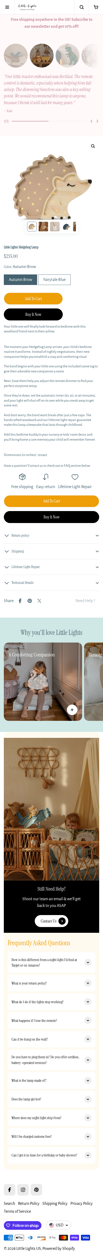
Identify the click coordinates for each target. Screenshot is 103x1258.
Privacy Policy (81, 1203)
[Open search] (81, 7)
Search (9, 1203)
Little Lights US (28, 1249)
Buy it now (33, 314)
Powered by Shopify (58, 1249)
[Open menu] (7, 7)
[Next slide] (97, 121)
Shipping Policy (55, 1203)
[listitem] (51, 93)
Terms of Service (17, 1211)
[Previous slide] (91, 121)
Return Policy (29, 1203)
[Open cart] (96, 7)
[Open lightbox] (93, 146)
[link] (85, 601)
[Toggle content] (72, 710)
